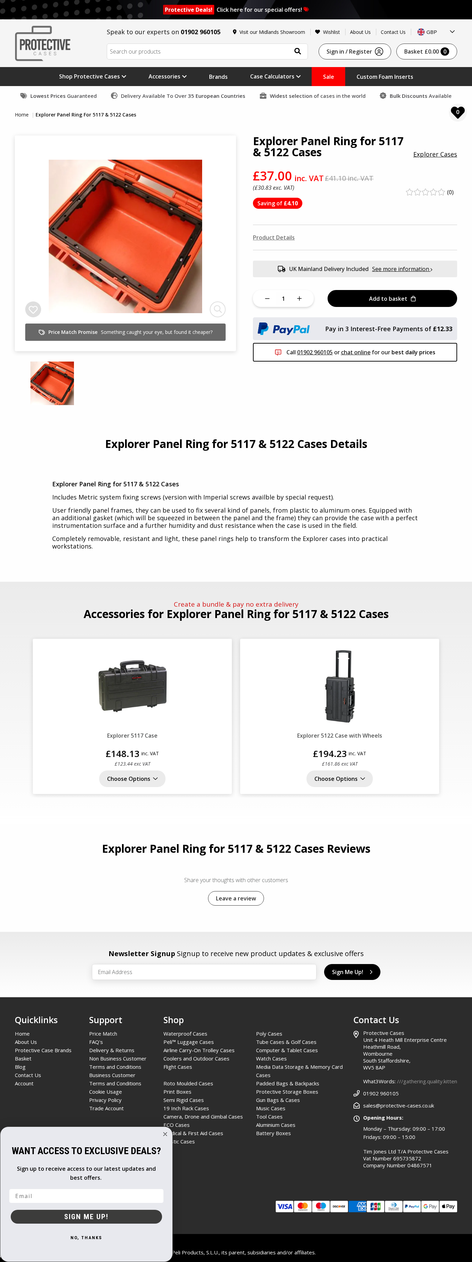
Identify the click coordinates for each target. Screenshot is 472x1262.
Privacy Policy (105, 1099)
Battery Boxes (273, 1133)
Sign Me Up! (347, 972)
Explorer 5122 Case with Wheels (339, 735)
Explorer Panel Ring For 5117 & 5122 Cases (86, 114)
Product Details (274, 237)
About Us (360, 32)
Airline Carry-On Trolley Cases (199, 1050)
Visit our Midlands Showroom (272, 32)
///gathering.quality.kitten (427, 1081)
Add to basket (388, 298)
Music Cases (270, 1108)
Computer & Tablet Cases (287, 1050)
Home (22, 114)
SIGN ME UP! (86, 1217)
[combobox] (436, 32)
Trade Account (106, 1108)
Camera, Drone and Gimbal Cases (203, 1116)
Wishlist (331, 32)
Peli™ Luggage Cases (188, 1041)
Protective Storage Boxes (287, 1091)
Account (24, 1083)
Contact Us (393, 32)
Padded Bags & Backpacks (287, 1083)
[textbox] (436, 32)
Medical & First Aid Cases (193, 1133)
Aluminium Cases (275, 1124)
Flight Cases (177, 1066)
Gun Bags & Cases (278, 1099)
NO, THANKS (86, 1237)
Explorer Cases (435, 154)
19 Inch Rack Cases (186, 1108)
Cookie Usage (105, 1091)
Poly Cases (269, 1033)
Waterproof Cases (185, 1033)
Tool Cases (269, 1116)
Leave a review (236, 898)
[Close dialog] (165, 1134)
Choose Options (128, 779)
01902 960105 (200, 32)
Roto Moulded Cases (188, 1083)
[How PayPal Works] (284, 328)
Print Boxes (177, 1091)
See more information (401, 268)
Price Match (103, 1033)
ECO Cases (176, 1124)
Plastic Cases (179, 1141)
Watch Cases (271, 1058)
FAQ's (96, 1041)
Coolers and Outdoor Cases (196, 1058)
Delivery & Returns (111, 1050)
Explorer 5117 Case (132, 735)
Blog (20, 1066)
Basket (425, 51)
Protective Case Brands (43, 1050)
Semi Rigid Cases (183, 1099)
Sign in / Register (349, 51)
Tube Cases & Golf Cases (286, 1041)
